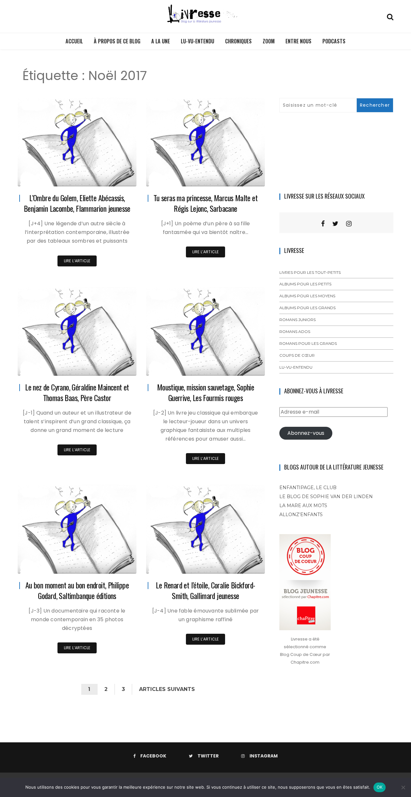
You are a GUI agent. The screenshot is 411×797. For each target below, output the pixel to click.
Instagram (263, 756)
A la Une (160, 41)
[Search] (390, 16)
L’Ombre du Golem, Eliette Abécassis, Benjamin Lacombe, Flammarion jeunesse (77, 203)
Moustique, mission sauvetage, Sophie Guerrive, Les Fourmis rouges (205, 392)
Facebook (153, 756)
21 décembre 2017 (111, 564)
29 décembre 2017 (110, 177)
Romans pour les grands (308, 343)
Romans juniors (297, 319)
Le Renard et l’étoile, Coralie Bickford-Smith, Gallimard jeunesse (205, 590)
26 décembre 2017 (239, 177)
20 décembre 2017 (239, 564)
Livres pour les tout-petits (310, 272)
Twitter (208, 756)
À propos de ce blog (117, 41)
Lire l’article (77, 261)
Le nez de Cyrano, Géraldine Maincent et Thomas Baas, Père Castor (77, 392)
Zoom (269, 41)
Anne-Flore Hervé (53, 177)
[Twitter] (335, 224)
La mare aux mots (303, 505)
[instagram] (349, 224)
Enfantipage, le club (308, 487)
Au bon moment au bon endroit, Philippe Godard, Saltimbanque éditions (77, 590)
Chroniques (238, 41)
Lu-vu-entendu (197, 41)
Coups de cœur (297, 355)
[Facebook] (323, 224)
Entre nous (298, 41)
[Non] (403, 787)
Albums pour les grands (307, 307)
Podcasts (333, 41)
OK (380, 787)
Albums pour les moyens (307, 295)
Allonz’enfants (301, 514)
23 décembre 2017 (111, 366)
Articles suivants (167, 689)
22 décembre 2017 (239, 366)
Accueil (74, 41)
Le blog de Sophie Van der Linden (326, 496)
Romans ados (294, 331)
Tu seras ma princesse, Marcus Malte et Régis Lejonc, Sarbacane (205, 203)
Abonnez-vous (305, 433)
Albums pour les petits (305, 284)
